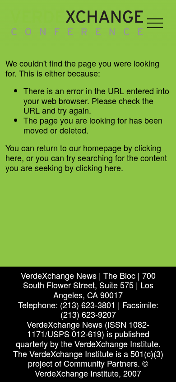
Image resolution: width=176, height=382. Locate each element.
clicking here (98, 167)
